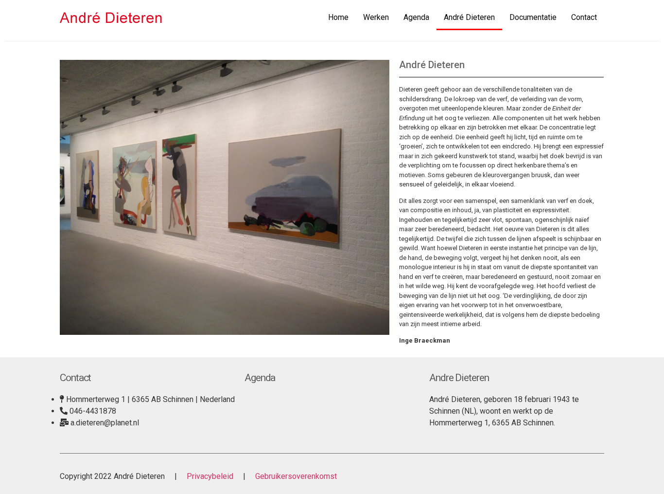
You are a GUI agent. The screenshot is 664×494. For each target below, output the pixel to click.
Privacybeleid (210, 476)
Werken (376, 17)
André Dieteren (469, 17)
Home (338, 17)
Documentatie (533, 17)
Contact (584, 17)
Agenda (416, 17)
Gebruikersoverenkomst (295, 476)
